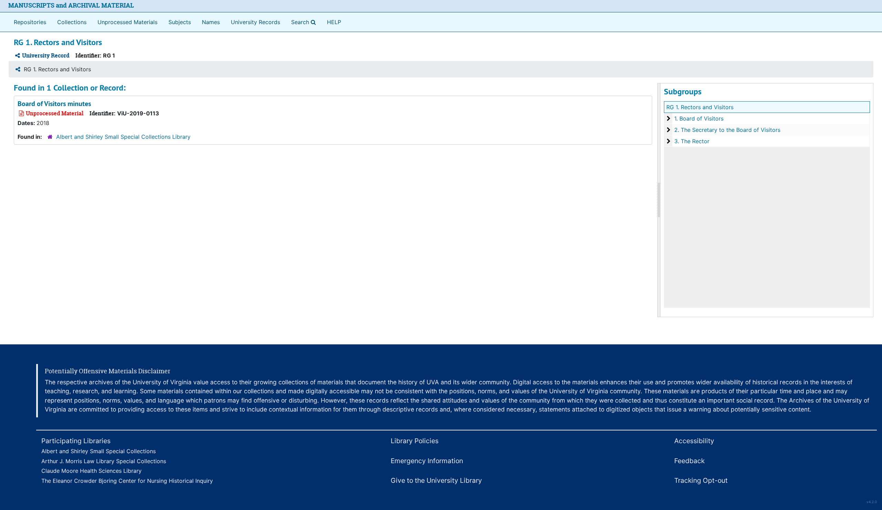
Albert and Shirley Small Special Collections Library (123, 136)
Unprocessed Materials (127, 22)
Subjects (179, 22)
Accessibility (694, 441)
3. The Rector (691, 141)
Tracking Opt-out (701, 480)
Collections (71, 22)
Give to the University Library (436, 480)
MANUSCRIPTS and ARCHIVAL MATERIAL (71, 5)
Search (305, 21)
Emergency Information (427, 461)
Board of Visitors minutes (54, 103)
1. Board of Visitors (699, 118)
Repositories (30, 22)
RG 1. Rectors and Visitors (700, 107)
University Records (255, 22)
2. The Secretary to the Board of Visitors (727, 129)
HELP (334, 22)
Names (211, 22)
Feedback (689, 461)
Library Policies (415, 441)
